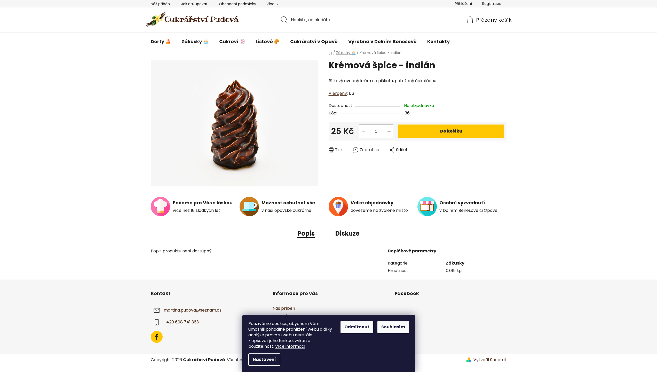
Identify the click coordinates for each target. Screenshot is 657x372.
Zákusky (455, 263)
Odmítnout (356, 327)
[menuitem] (161, 41)
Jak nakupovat (194, 3)
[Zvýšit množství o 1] (389, 131)
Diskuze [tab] (347, 233)
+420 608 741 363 (181, 322)
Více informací (290, 346)
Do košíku (451, 131)
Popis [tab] (306, 233)
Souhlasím (393, 327)
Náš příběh (160, 3)
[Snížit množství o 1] (363, 131)
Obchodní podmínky (237, 3)
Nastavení (264, 359)
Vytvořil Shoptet (489, 360)
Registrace (491, 3)
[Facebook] (157, 337)
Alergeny (338, 93)
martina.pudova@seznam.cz (192, 310)
